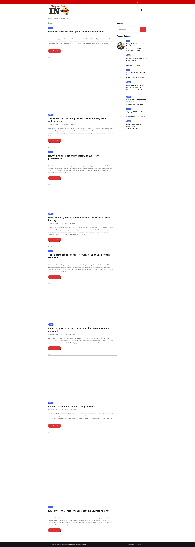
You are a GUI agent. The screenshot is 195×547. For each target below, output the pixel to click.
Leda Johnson (130, 65)
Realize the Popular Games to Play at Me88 (71, 406)
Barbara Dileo (54, 35)
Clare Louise (131, 104)
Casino (88, 10)
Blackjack (97, 10)
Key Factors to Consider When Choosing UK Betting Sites (78, 510)
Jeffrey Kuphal (130, 92)
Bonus (123, 10)
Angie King (53, 514)
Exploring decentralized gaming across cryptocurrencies (134, 126)
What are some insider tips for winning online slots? (76, 31)
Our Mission (58, 2)
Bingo (115, 10)
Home (50, 18)
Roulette (107, 10)
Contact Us (51, 2)
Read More (54, 51)
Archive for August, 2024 (61, 18)
